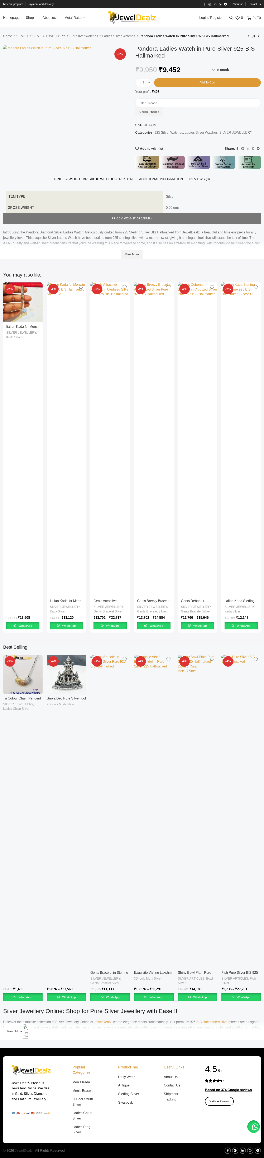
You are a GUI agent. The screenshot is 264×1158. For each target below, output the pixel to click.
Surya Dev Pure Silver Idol (66, 698)
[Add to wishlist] (37, 287)
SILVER (22, 36)
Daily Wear (126, 1077)
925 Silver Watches (83, 36)
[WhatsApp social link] (220, 4)
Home (7, 36)
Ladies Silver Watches (118, 36)
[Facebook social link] (204, 4)
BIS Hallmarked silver (212, 1022)
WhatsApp (25, 625)
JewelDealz (102, 1022)
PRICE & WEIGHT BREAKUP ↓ (132, 218)
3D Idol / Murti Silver (148, 978)
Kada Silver (14, 337)
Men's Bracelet (83, 1091)
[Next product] (258, 36)
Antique (124, 1085)
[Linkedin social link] (215, 4)
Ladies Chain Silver (16, 708)
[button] (253, 1126)
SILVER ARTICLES (191, 978)
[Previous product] (248, 36)
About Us (171, 1077)
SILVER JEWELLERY (48, 36)
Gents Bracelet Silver (108, 611)
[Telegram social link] (225, 4)
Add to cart (207, 82)
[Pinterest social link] (210, 4)
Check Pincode (149, 111)
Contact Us (172, 1085)
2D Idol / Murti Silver (60, 704)
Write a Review (219, 1101)
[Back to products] (253, 36)
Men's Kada (81, 1082)
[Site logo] (132, 17)
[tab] (93, 179)
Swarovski (126, 1102)
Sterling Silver (128, 1094)
